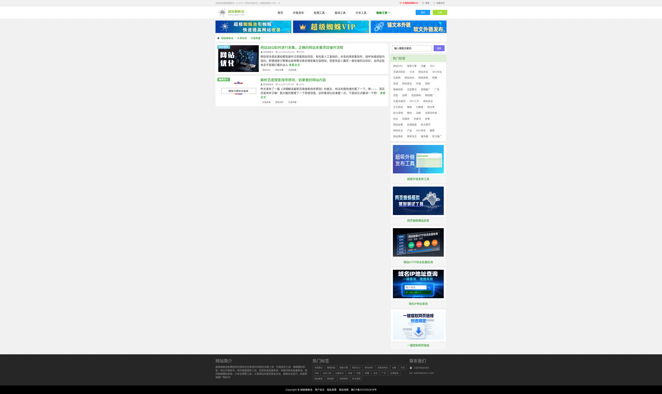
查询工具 (340, 12)
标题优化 (339, 373)
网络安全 (398, 130)
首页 (280, 12)
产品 (409, 130)
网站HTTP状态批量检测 (418, 262)
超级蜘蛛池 (227, 38)
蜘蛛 (409, 106)
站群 (418, 112)
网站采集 (279, 70)
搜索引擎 (412, 65)
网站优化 (423, 71)
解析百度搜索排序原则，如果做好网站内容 (293, 80)
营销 (427, 83)
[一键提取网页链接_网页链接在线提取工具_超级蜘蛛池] (418, 325)
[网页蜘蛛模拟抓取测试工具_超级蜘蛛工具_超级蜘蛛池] (418, 200)
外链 (418, 83)
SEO (432, 65)
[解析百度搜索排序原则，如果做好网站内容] (238, 91)
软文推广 (437, 136)
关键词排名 (399, 71)
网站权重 (398, 124)
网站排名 (409, 77)
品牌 (404, 95)
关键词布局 (431, 112)
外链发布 (298, 12)
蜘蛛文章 (381, 12)
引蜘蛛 (419, 106)
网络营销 (423, 77)
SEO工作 (414, 101)
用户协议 (319, 389)
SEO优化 (224, 46)
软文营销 (398, 112)
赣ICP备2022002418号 (364, 389)
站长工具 (327, 373)
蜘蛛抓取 (398, 89)
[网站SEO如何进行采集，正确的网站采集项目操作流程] (238, 58)
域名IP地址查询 (418, 303)
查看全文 (294, 65)
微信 (409, 112)
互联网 (396, 77)
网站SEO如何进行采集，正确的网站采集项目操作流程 (301, 48)
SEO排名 (421, 130)
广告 (437, 89)
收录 (395, 83)
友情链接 (412, 124)
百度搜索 (266, 102)
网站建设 (407, 83)
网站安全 (428, 101)
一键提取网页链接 (418, 345)
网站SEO (266, 70)
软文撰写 (425, 124)
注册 (440, 12)
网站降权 (398, 136)
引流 (411, 71)
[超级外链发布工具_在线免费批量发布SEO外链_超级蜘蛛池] (418, 159)
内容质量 (255, 38)
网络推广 (430, 95)
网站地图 (344, 389)
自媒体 (405, 118)
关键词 (417, 118)
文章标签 (242, 38)
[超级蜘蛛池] (231, 12)
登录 (423, 12)
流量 (423, 65)
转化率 (431, 106)
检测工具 (319, 12)
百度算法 (412, 89)
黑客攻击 (412, 136)
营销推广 (425, 89)
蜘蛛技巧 (223, 79)
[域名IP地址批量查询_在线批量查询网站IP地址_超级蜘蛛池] (418, 283)
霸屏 (432, 130)
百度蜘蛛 (416, 95)
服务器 (424, 136)
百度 (395, 95)
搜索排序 (279, 102)
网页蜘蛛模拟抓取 (418, 220)
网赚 (434, 77)
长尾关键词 (399, 101)
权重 (427, 118)
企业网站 (398, 106)
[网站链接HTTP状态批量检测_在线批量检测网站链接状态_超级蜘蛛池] (418, 242)
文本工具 (361, 12)
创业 (395, 118)
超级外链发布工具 (418, 179)
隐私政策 (332, 389)
